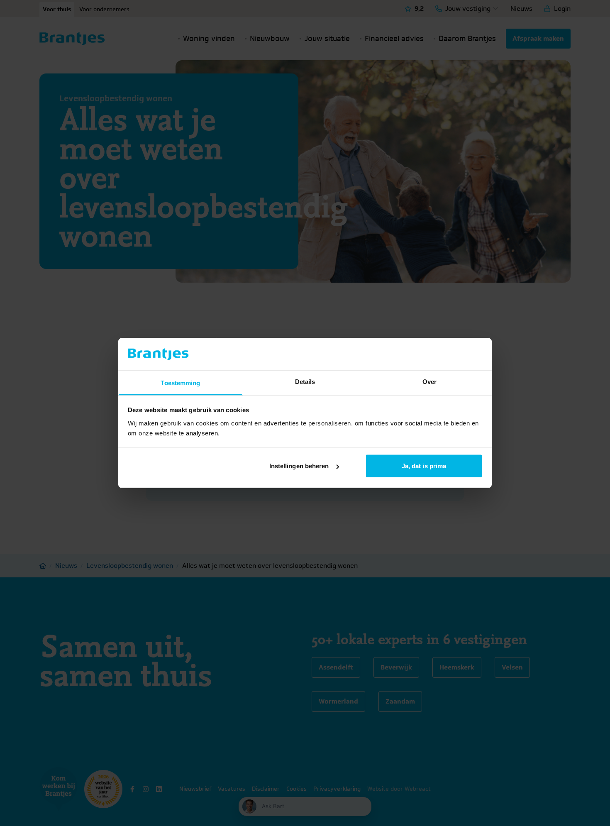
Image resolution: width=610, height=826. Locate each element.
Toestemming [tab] (180, 382)
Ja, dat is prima (424, 465)
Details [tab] (305, 381)
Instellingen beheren (299, 465)
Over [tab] (429, 381)
